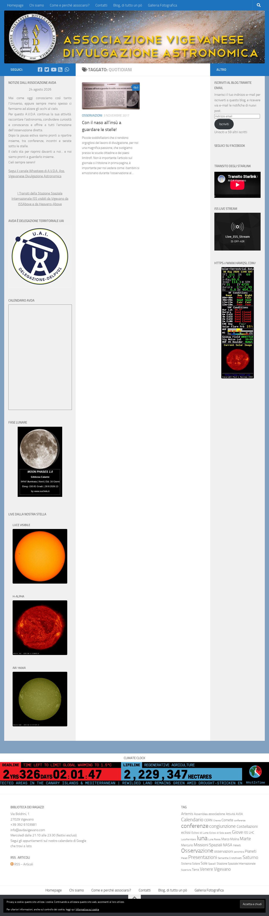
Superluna (186, 870)
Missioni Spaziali (208, 844)
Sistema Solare (190, 863)
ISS (246, 833)
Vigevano (222, 869)
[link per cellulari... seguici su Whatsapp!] (66, 69)
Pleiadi (184, 858)
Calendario (192, 819)
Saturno (250, 857)
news (237, 845)
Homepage (15, 5)
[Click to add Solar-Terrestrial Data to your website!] (237, 377)
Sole (204, 863)
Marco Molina (230, 839)
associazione (216, 814)
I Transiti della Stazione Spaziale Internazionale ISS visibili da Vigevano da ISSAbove (40, 198)
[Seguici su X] (46, 69)
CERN (208, 820)
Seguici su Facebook (229, 146)
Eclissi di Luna (199, 833)
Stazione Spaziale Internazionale (236, 863)
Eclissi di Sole (216, 832)
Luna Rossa (214, 839)
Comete (227, 820)
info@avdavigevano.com (28, 830)
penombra (239, 851)
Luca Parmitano (188, 839)
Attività (230, 814)
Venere (206, 869)
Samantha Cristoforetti (230, 858)
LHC (251, 833)
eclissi (186, 832)
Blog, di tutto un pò (127, 5)
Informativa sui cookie (87, 909)
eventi (228, 832)
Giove (237, 832)
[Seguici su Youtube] (53, 69)
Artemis (187, 814)
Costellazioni (247, 826)
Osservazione (197, 850)
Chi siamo (36, 5)
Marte (245, 838)
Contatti (101, 5)
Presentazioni (202, 857)
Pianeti (250, 851)
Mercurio (187, 845)
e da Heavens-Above (47, 204)
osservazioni (223, 851)
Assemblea (201, 814)
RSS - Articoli (23, 864)
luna (202, 838)
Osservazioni (92, 115)
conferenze (194, 825)
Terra (195, 869)
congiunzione (222, 826)
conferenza (239, 820)
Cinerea (217, 820)
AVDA (239, 814)
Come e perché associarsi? (70, 5)
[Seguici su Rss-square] (60, 69)
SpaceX (212, 863)
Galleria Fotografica (162, 5)
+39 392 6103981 (24, 825)
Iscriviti (224, 124)
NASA (227, 845)
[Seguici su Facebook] (39, 69)
